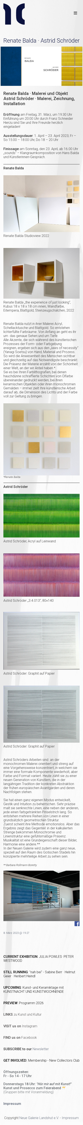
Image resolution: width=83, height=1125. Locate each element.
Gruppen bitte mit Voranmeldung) (29, 1092)
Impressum (70, 1118)
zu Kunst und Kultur (22, 1014)
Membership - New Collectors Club (54, 1060)
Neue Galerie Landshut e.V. (39, 1118)
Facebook (20, 1038)
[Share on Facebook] (77, 923)
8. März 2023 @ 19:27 (16, 932)
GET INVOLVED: (15, 1060)
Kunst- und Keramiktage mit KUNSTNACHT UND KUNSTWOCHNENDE (33, 990)
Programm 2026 (31, 1003)
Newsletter (41, 1049)
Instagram (20, 1026)
